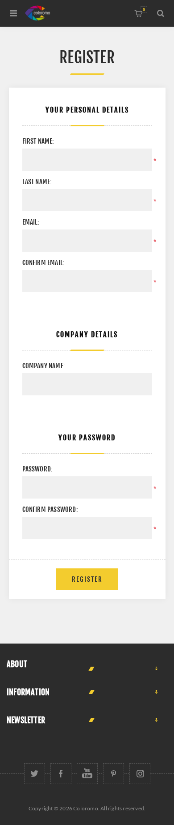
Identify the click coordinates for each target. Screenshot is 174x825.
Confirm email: (43, 262)
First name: (38, 141)
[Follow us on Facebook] (60, 773)
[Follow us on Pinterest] (113, 773)
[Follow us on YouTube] (87, 773)
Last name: (37, 181)
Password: (37, 469)
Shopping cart (144, 9)
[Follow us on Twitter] (34, 773)
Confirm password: (50, 509)
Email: (31, 222)
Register (87, 579)
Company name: (44, 366)
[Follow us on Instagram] (139, 773)
